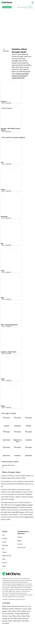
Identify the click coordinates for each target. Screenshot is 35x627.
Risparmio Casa (6, 556)
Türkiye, (10, 621)
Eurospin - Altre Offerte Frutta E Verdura (10, 129)
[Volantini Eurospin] (6, 51)
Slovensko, (26, 618)
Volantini (27, 517)
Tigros (3, 379)
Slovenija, (5, 621)
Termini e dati (21, 547)
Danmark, (22, 606)
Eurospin (3, 101)
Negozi (19, 540)
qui (2, 486)
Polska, (28, 616)
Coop (2, 270)
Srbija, (16, 618)
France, (4, 613)
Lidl (2, 162)
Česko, (14, 611)
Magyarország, (25, 613)
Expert (4, 566)
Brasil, (30, 609)
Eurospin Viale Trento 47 (8, 466)
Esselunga (4, 216)
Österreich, (18, 609)
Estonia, (19, 611)
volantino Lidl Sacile (22, 74)
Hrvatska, (18, 613)
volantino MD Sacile (18, 78)
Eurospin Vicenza (11, 507)
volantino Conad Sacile (19, 76)
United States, (17, 621)
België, (4, 606)
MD (2, 243)
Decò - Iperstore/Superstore (9, 325)
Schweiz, (5, 611)
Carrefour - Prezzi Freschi (8, 352)
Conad (3, 189)
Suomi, (29, 611)
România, (11, 618)
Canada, (9, 606)
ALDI (2, 298)
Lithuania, (5, 616)
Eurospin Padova (20, 505)
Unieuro (21, 512)
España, (24, 611)
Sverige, (20, 618)
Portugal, (5, 618)
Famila (3, 406)
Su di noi (20, 544)
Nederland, (5, 609)
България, (25, 609)
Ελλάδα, (28, 606)
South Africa (5, 623)
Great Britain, (11, 613)
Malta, (20, 616)
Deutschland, (15, 606)
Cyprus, (10, 611)
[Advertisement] (17, 28)
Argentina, (12, 609)
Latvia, (10, 616)
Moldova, (15, 616)
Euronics (4, 562)
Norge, (24, 616)
